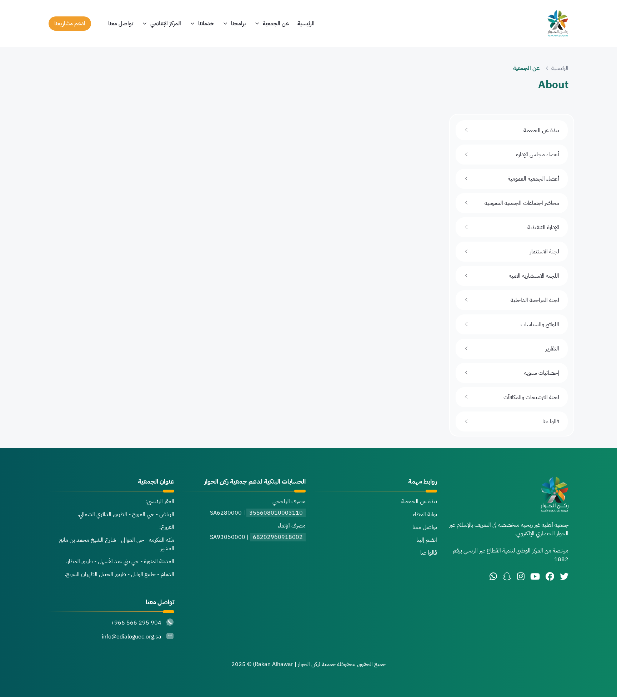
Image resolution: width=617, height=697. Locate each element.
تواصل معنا (120, 23)
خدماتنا (206, 23)
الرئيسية (306, 23)
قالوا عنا (428, 553)
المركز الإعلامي (165, 23)
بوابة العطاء (425, 514)
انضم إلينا (426, 540)
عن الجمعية (276, 23)
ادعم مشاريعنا (69, 23)
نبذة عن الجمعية (419, 501)
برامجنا (238, 23)
